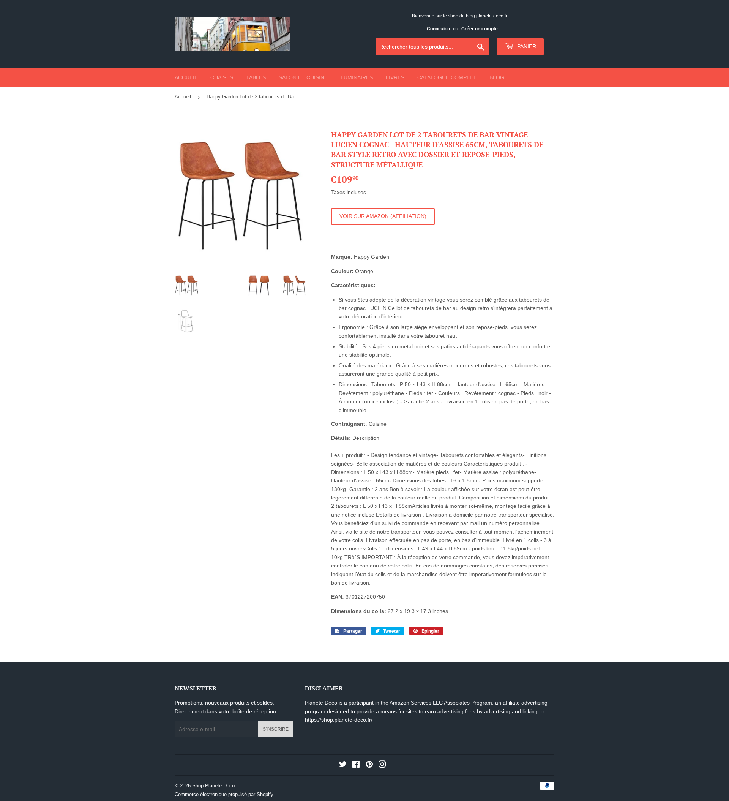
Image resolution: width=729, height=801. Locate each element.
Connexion (438, 29)
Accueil (186, 77)
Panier (526, 46)
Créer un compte (479, 29)
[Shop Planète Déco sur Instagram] (382, 765)
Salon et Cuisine (303, 77)
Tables (256, 77)
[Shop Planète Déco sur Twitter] (343, 765)
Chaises (221, 77)
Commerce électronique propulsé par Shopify (224, 794)
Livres (395, 77)
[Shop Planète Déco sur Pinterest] (369, 765)
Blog (496, 77)
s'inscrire (276, 729)
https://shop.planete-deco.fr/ (338, 720)
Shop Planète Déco (213, 785)
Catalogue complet (447, 77)
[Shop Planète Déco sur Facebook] (356, 765)
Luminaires (357, 77)
